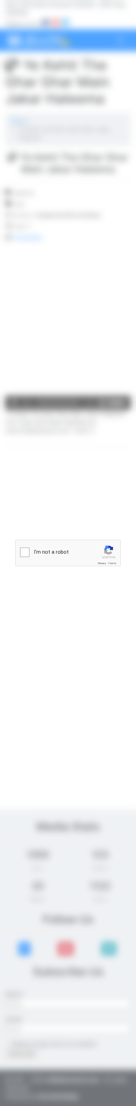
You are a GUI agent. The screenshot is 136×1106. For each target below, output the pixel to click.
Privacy (102, 563)
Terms (112, 563)
